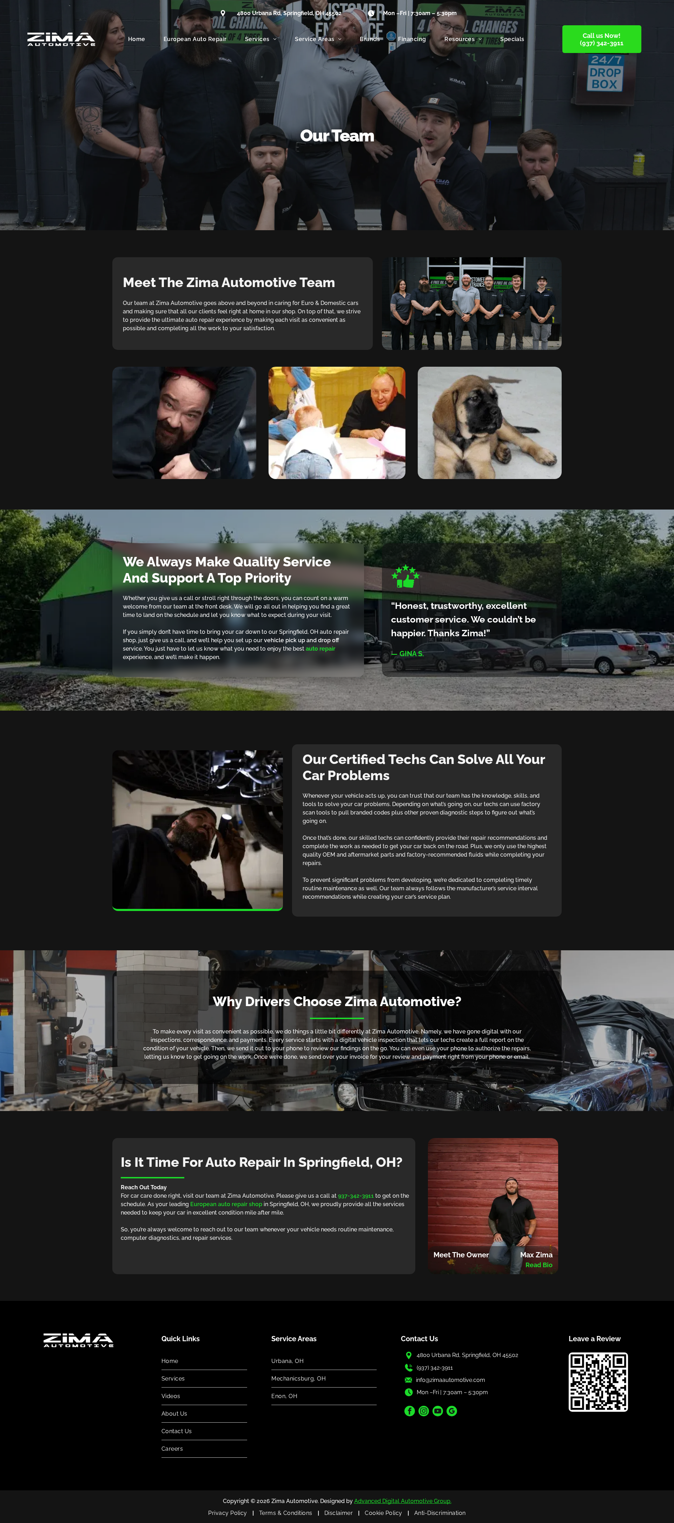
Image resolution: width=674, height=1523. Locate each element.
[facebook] (409, 1412)
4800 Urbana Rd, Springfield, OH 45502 (467, 1355)
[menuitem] (136, 39)
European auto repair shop (226, 1204)
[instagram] (423, 1412)
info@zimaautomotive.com (450, 1380)
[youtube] (437, 1412)
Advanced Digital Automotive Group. (402, 1501)
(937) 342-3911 (435, 1367)
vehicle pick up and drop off (301, 640)
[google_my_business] (452, 1412)
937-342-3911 (356, 1195)
